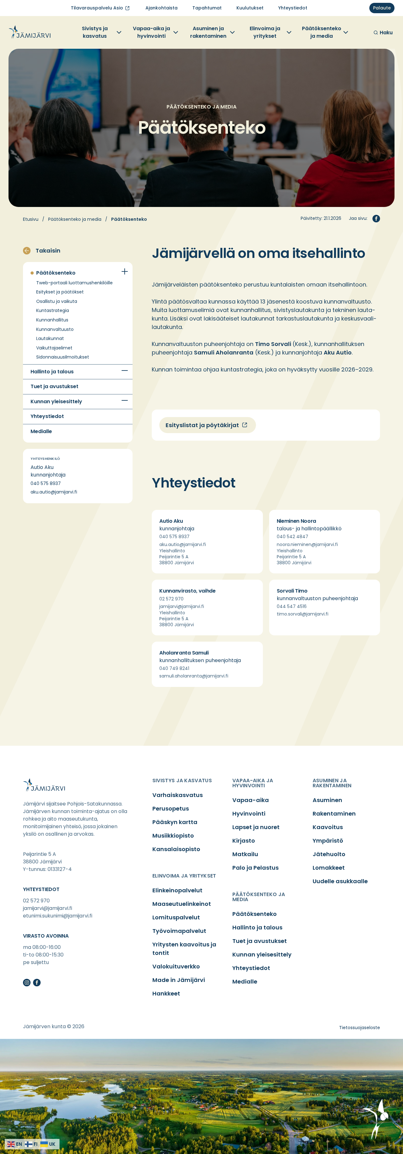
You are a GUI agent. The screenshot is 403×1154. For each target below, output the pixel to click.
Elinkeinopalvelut (177, 890)
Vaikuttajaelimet (54, 348)
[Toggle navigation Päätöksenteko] (125, 271)
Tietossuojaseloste (359, 1027)
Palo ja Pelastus (255, 868)
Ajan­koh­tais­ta (161, 8)
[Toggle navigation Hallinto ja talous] (125, 371)
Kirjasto (243, 841)
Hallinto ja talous (52, 371)
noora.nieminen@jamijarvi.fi (307, 544)
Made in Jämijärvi (178, 980)
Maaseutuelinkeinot (181, 904)
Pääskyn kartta (174, 822)
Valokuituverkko (176, 966)
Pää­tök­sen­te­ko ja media (321, 32)
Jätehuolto (329, 854)
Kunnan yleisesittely (56, 401)
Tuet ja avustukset (54, 386)
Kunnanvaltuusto (55, 329)
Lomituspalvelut (176, 917)
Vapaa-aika (250, 800)
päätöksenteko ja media (258, 897)
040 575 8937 (46, 483)
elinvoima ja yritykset (184, 875)
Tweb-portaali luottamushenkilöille (74, 283)
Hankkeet (166, 993)
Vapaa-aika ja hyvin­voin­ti (151, 32)
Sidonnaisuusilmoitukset (62, 357)
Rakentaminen (334, 813)
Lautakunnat (50, 339)
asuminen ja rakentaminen (332, 783)
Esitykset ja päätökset (60, 292)
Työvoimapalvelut (179, 931)
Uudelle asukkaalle (340, 881)
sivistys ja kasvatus (182, 780)
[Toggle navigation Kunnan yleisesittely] (125, 401)
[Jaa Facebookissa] (376, 218)
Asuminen (327, 800)
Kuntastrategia (52, 311)
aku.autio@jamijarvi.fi (54, 492)
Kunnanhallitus (52, 320)
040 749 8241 (174, 668)
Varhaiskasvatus (177, 795)
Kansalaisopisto (176, 849)
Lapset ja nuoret (256, 827)
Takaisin (48, 250)
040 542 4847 (292, 536)
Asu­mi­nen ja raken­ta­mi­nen (208, 32)
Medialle (41, 431)
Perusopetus (170, 808)
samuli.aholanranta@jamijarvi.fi (193, 676)
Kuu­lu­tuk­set (250, 8)
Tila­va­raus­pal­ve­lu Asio (97, 8)
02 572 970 (171, 599)
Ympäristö (328, 841)
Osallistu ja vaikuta (56, 301)
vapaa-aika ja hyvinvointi (252, 783)
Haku (386, 32)
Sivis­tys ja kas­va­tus (95, 32)
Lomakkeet (329, 868)
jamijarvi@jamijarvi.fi (181, 606)
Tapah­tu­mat (207, 8)
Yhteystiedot (47, 416)
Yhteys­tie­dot (292, 8)
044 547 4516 (292, 606)
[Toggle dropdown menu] (118, 32)
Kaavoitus (328, 827)
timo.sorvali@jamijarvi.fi (302, 614)
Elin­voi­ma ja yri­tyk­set (265, 32)
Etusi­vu (30, 219)
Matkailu (245, 854)
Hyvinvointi (248, 813)
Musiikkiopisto (173, 835)
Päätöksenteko (56, 273)
